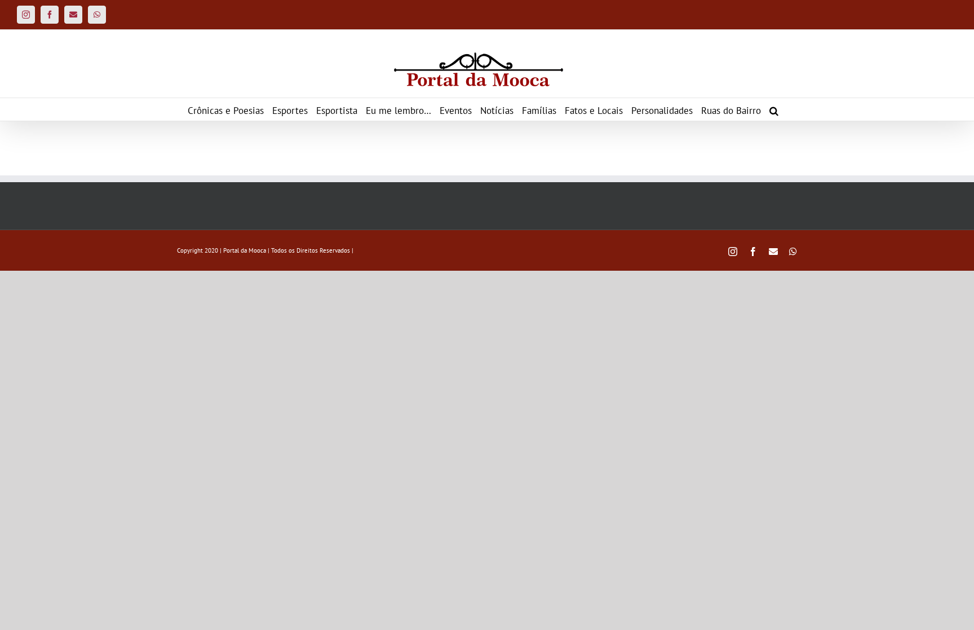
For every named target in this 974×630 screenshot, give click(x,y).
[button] (773, 109)
